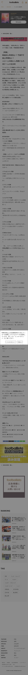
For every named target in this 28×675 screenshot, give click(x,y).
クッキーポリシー (11, 342)
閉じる (19, 342)
